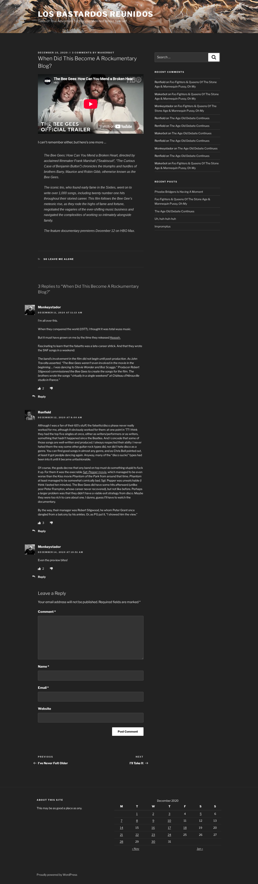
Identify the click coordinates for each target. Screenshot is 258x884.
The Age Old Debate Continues (189, 118)
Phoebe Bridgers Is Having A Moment (179, 191)
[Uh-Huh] (39, 388)
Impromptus (163, 226)
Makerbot (106, 52)
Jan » (200, 848)
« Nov (135, 848)
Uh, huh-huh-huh (165, 218)
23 (153, 834)
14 (121, 827)
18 (185, 827)
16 (153, 827)
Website (44, 709)
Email (43, 688)
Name (43, 666)
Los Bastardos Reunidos (96, 14)
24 (169, 834)
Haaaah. (115, 337)
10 (169, 820)
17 (169, 827)
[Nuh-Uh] (51, 388)
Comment (47, 612)
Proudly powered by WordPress (57, 874)
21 (121, 834)
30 (153, 841)
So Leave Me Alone (59, 259)
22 (137, 834)
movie (94, 472)
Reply (42, 396)
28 (121, 841)
